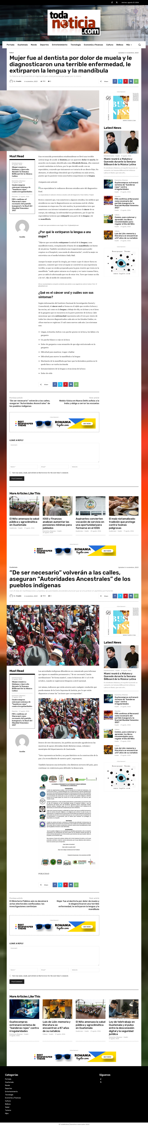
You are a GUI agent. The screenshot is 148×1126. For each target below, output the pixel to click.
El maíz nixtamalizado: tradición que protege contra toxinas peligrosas (122, 523)
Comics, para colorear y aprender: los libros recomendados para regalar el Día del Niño (125, 220)
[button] (139, 44)
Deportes (15, 196)
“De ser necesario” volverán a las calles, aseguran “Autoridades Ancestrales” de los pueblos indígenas (29, 403)
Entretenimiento (17, 163)
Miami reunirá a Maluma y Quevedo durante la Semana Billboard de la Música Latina (22, 171)
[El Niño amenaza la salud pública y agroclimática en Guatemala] (24, 506)
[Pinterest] (125, 81)
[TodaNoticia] (74, 22)
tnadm (18, 81)
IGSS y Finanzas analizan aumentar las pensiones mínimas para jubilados (57, 523)
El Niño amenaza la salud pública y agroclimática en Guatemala (24, 521)
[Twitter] (116, 2)
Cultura (117, 215)
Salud (11, 52)
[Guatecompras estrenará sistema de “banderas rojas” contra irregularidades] (108, 184)
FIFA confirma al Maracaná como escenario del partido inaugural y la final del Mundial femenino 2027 (22, 205)
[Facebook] (112, 2)
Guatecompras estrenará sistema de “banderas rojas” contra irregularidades (22, 188)
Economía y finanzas (18, 181)
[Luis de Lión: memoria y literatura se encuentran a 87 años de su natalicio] (108, 235)
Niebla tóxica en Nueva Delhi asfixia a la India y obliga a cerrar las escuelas (79, 402)
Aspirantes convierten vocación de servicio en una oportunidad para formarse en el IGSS (90, 523)
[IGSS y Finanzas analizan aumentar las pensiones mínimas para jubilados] (57, 506)
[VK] (131, 81)
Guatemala (13, 528)
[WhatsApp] (136, 81)
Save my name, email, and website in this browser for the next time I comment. (40, 473)
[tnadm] (11, 81)
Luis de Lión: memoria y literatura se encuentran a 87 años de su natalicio (126, 235)
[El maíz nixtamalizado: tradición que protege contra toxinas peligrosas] (124, 506)
